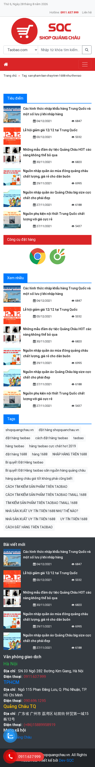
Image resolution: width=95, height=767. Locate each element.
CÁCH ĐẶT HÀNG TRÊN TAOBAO (29, 527)
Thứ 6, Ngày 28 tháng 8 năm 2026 (25, 4)
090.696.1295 (35, 700)
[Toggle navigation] (84, 64)
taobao (78, 438)
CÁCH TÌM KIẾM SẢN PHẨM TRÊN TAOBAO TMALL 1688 (46, 495)
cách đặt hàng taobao (51, 438)
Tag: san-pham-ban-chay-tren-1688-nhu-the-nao (51, 75)
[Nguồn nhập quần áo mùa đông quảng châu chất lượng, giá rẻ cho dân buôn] (12, 176)
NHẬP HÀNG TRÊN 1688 (70, 454)
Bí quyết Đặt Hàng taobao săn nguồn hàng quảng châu (46, 470)
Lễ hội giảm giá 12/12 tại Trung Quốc (50, 130)
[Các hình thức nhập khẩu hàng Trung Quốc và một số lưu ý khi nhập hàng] (12, 114)
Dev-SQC (66, 760)
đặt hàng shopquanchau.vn (59, 430)
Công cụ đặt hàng (21, 239)
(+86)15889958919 (39, 725)
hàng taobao (15, 446)
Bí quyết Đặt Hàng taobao (24, 462)
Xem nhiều (15, 278)
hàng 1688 (40, 454)
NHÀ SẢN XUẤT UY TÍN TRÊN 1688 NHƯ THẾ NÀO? (42, 511)
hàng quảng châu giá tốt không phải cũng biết (39, 478)
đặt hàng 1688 (16, 454)
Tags (11, 419)
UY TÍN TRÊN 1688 (73, 519)
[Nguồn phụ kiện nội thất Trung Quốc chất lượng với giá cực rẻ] (12, 219)
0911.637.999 (35, 676)
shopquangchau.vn (20, 430)
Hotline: (64, 12)
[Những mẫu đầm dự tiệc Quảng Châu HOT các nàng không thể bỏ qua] (12, 155)
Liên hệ (87, 12)
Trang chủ (10, 75)
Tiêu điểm (15, 98)
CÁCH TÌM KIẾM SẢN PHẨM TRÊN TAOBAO (36, 486)
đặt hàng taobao (18, 438)
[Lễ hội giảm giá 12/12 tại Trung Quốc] (12, 136)
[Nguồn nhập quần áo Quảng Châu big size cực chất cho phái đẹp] (12, 198)
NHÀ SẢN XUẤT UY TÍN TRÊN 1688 (30, 519)
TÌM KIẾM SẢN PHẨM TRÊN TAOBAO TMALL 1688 (41, 503)
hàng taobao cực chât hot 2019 (52, 446)
